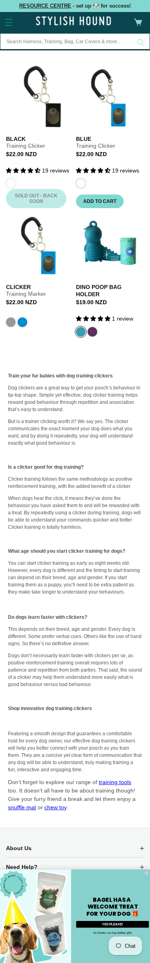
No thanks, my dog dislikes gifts (112, 933)
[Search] (141, 42)
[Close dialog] (147, 873)
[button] (9, 22)
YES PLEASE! (112, 923)
